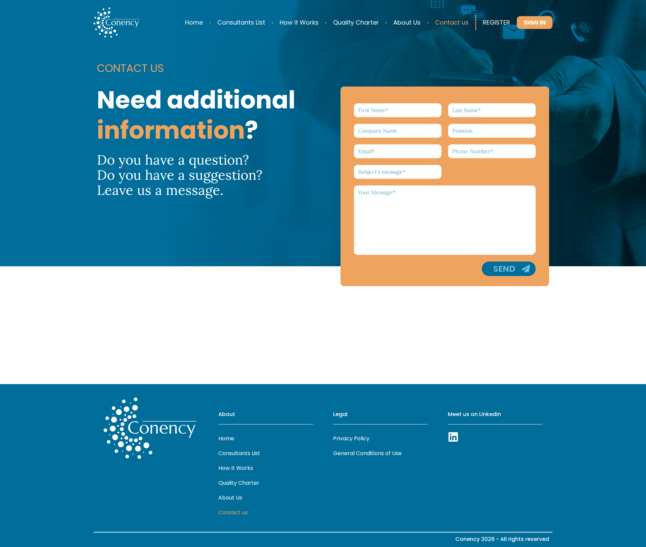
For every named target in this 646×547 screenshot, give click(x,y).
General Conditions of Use (367, 453)
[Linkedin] (453, 437)
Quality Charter (356, 22)
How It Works (299, 22)
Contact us (452, 22)
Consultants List (241, 22)
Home (194, 22)
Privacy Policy (351, 438)
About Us (407, 22)
